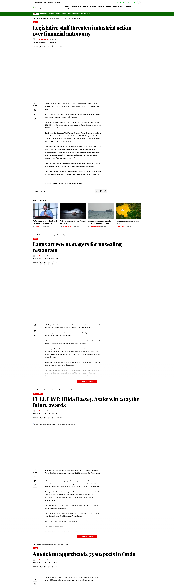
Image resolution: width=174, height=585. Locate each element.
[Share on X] (41, 46)
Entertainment (38, 393)
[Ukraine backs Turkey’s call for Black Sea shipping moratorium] (101, 211)
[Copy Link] (48, 46)
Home (34, 18)
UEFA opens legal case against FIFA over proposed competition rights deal (65, 14)
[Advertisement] (122, 79)
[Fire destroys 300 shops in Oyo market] (128, 211)
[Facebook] (115, 2)
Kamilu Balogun (43, 39)
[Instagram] (126, 2)
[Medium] (129, 2)
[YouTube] (120, 2)
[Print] (52, 46)
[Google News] (123, 2)
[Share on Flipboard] (44, 46)
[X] (117, 2)
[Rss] (134, 2)
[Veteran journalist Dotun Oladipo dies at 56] (73, 211)
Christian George (67, 226)
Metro (39, 18)
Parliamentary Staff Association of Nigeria (65, 183)
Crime (39, 544)
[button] (139, 13)
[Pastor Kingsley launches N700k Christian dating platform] (45, 211)
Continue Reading (87, 381)
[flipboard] (132, 2)
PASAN (81, 183)
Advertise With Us (54, 2)
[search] (140, 8)
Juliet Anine (37, 226)
